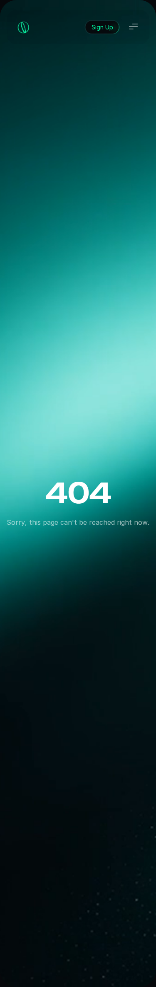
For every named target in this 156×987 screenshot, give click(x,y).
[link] (101, 27)
